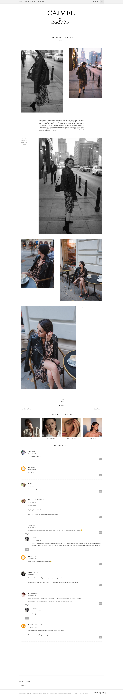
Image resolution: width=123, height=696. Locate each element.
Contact (34, 1)
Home (20, 1)
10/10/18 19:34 (32, 558)
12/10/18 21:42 (36, 540)
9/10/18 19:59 (32, 502)
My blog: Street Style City (35, 510)
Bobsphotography (36, 500)
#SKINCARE (51, 438)
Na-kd (26, 138)
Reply (100, 458)
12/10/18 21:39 (36, 611)
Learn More (97, 692)
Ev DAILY (31, 467)
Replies (28, 534)
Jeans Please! (33, 593)
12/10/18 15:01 (32, 596)
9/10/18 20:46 (32, 527)
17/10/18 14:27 (32, 627)
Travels (42, 1)
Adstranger (33, 451)
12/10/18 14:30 (32, 575)
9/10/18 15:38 (32, 486)
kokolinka (32, 556)
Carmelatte (33, 572)
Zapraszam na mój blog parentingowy (39, 635)
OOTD (62, 405)
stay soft (92, 438)
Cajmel (35, 537)
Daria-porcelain (35, 625)
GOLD (30, 438)
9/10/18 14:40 (32, 470)
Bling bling (71, 438)
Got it (103, 692)
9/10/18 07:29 (32, 453)
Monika (31, 483)
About (27, 1)
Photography (54, 514)
